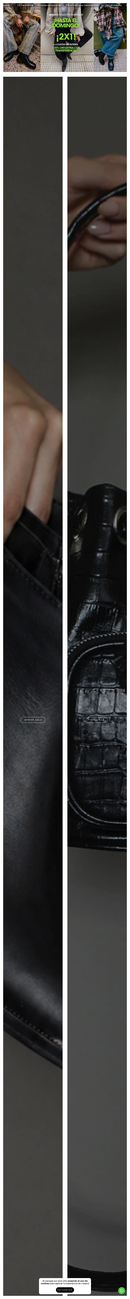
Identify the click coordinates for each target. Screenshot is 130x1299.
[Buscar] (32, 11)
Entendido (65, 1290)
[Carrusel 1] (65, 37)
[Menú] (7, 11)
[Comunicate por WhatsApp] (121, 1290)
